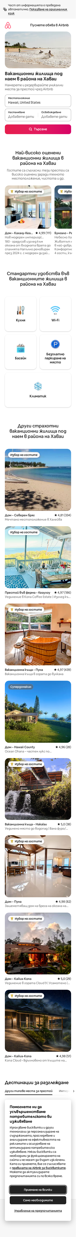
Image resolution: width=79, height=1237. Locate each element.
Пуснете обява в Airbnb (49, 25)
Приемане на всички (38, 1190)
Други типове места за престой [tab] (28, 1091)
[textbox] (21, 116)
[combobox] (38, 102)
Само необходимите (38, 1200)
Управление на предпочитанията (38, 1211)
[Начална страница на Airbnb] (8, 25)
